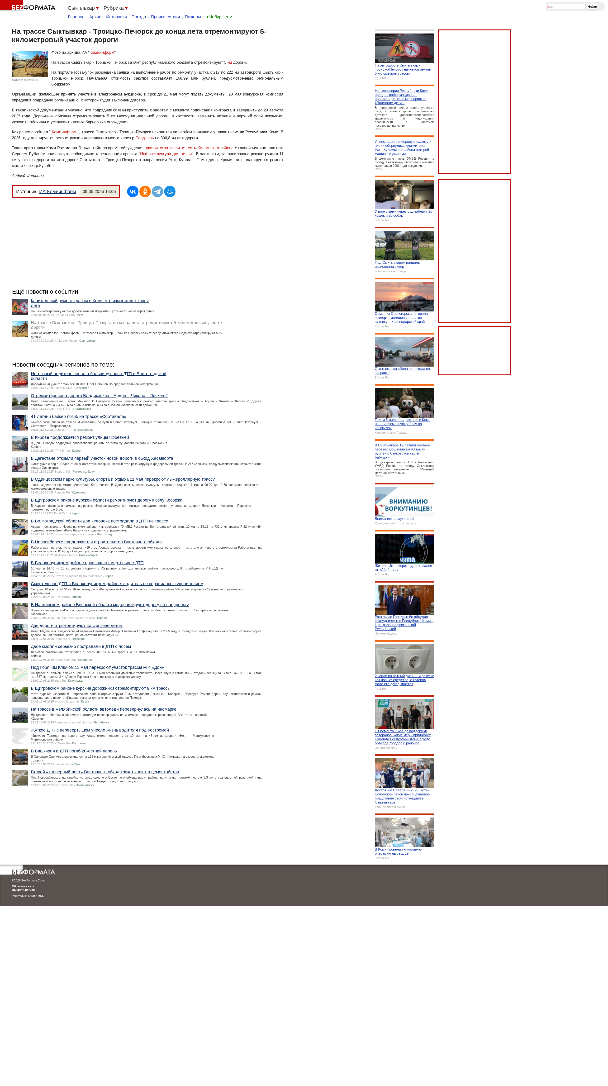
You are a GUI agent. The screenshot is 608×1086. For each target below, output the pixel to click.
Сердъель (144, 138)
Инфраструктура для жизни (166, 154)
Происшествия (165, 16)
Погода (139, 16)
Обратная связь (23, 886)
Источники (116, 16)
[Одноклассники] (145, 191)
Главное (76, 16)
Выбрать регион (23, 890)
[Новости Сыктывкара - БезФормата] (28, 6)
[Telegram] (157, 191)
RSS (41, 896)
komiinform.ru (29, 80)
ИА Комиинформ (57, 191)
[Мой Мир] (170, 191)
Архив (95, 16)
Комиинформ (102, 52)
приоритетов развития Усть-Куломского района (189, 148)
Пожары (193, 16)
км (230, 62)
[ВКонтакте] (132, 191)
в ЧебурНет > (219, 16)
